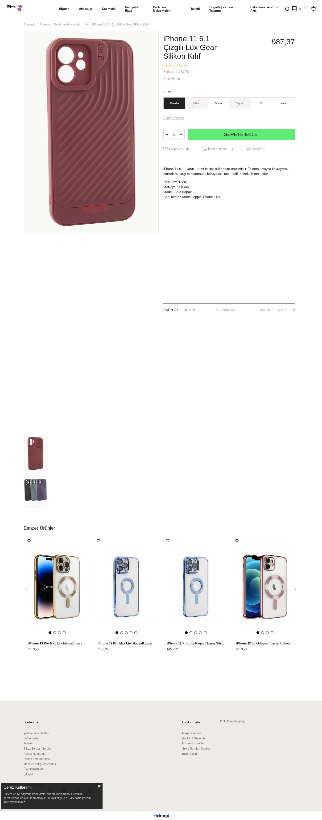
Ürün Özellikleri (179, 310)
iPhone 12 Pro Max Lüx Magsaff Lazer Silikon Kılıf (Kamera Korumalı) (126, 643)
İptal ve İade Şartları (36, 733)
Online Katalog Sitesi (37, 759)
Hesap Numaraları (35, 753)
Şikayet (28, 774)
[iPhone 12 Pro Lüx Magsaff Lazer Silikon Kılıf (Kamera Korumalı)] (195, 587)
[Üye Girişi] (306, 9)
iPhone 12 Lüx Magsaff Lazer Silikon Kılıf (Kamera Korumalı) (265, 643)
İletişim (28, 743)
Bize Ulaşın (189, 753)
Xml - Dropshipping (232, 721)
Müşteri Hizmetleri (193, 743)
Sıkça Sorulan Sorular (38, 748)
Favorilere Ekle (29, 540)
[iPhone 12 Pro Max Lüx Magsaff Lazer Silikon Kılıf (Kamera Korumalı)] (126, 587)
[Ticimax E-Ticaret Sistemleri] (161, 816)
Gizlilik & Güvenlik (193, 738)
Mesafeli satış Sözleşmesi (40, 764)
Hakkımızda (31, 738)
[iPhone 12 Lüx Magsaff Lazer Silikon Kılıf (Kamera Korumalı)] (264, 587)
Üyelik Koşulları (34, 769)
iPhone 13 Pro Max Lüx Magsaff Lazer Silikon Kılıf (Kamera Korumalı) (57, 643)
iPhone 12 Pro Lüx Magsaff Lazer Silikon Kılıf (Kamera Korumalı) (195, 643)
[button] (50, 632)
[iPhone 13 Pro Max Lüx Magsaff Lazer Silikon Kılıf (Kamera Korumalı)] (57, 587)
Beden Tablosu (173, 118)
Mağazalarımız (191, 733)
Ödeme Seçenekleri (277, 310)
